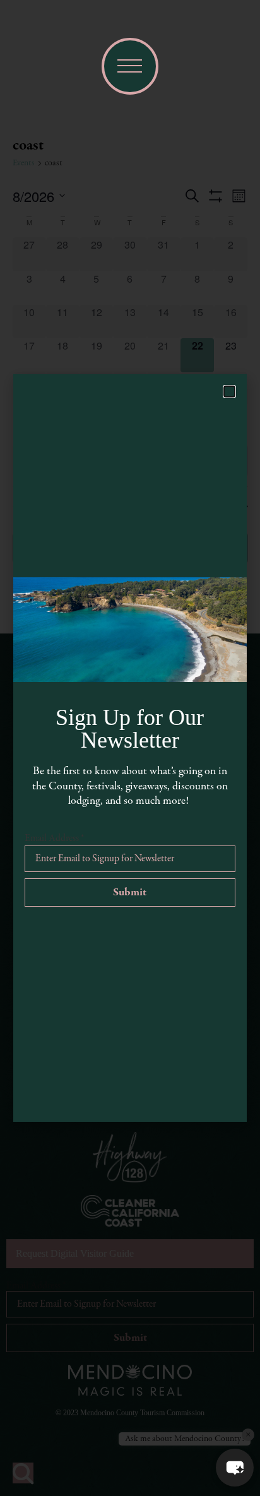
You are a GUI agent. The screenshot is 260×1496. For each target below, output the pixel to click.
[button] (235, 1468)
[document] (130, 748)
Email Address (54, 838)
